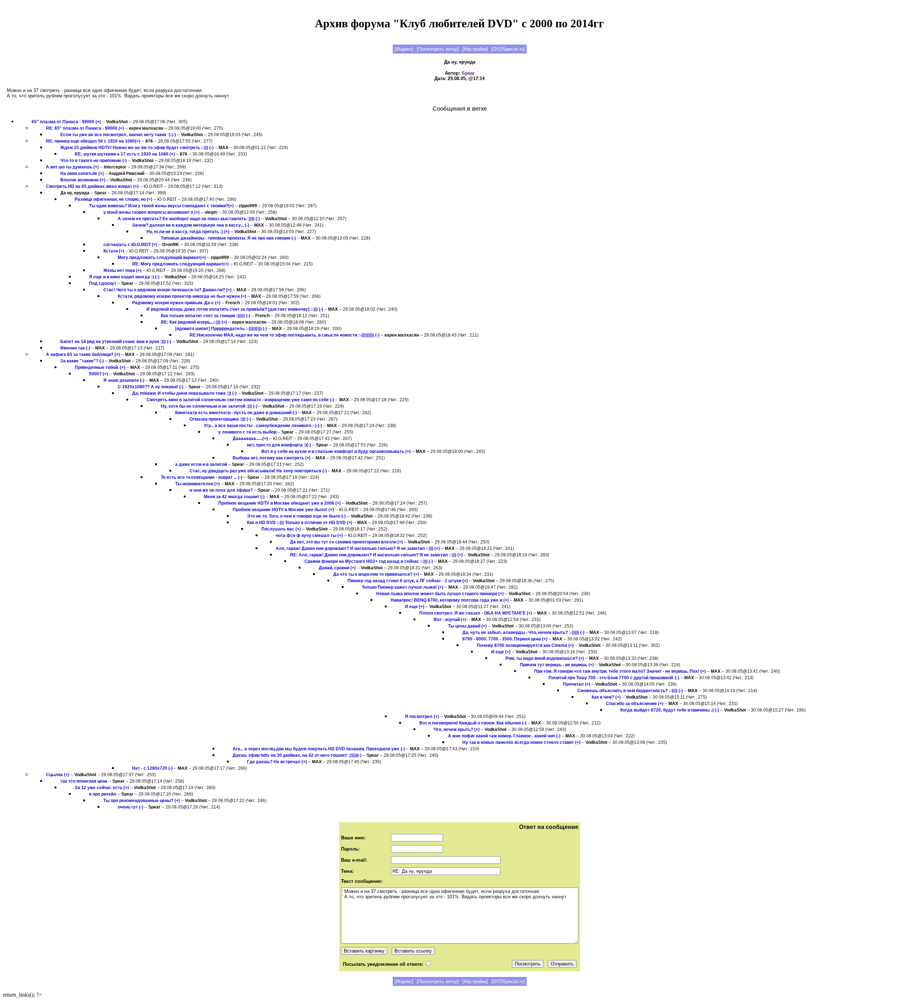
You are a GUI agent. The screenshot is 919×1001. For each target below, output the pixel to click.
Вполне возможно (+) (83, 179)
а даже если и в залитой (201, 464)
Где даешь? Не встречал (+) (277, 761)
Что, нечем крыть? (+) (457, 729)
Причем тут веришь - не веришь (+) (557, 664)
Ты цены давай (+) (467, 626)
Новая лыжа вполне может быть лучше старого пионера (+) (440, 593)
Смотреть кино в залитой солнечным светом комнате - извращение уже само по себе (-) (240, 399)
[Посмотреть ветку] (438, 49)
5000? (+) (98, 373)
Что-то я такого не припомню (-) (93, 160)
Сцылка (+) (57, 774)
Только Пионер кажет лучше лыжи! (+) (402, 587)
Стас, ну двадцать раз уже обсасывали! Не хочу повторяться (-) (258, 470)
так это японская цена (83, 781)
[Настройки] (475, 49)
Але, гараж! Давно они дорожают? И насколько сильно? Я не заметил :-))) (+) (358, 548)
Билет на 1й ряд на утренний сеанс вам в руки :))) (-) (115, 341)
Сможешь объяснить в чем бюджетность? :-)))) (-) (630, 690)
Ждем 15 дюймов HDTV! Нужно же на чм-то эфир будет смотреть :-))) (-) (137, 147)
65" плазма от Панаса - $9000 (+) (67, 121)
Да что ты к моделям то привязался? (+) (376, 574)
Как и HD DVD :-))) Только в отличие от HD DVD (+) (299, 522)
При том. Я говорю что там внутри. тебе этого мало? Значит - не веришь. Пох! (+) (620, 671)
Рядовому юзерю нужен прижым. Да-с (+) (176, 302)
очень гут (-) (130, 807)
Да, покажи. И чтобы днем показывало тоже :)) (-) (184, 393)
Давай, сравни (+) (337, 567)
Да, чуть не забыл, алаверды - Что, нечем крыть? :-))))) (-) (523, 632)
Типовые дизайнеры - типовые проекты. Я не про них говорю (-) (228, 238)
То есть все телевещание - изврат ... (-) (201, 477)
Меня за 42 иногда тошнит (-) (234, 496)
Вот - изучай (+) (450, 619)
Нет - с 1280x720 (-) (152, 768)
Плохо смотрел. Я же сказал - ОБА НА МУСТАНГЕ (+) (475, 613)
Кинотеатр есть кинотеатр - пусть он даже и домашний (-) (236, 412)
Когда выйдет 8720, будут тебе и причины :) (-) (669, 710)
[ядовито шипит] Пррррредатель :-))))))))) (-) (221, 328)
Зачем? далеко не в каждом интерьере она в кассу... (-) (190, 225)
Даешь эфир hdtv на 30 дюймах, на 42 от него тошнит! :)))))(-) (297, 755)
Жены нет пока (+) (122, 270)
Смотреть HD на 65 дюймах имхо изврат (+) (93, 186)
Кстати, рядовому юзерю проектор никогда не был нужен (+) (182, 296)
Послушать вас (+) (281, 529)
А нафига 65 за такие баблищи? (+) (83, 354)
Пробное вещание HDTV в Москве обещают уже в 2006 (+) (279, 503)
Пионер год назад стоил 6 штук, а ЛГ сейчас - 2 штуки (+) (407, 580)
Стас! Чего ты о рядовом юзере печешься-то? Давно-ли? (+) (167, 289)
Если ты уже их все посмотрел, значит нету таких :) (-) (118, 134)
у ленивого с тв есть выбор (247, 432)
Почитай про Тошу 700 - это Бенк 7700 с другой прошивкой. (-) (614, 677)
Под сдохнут (102, 283)
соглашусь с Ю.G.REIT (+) (130, 244)
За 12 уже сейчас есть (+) (102, 787)
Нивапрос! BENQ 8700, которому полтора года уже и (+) (450, 600)
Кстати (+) (113, 251)
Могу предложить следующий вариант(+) (162, 257)
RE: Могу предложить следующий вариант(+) (180, 264)
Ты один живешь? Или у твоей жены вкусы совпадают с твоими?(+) (161, 205)
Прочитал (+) (576, 684)
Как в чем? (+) (606, 697)
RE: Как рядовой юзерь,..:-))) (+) (194, 322)
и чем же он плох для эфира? (221, 490)
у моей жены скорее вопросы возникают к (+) (151, 212)
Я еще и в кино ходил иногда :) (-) (124, 276)
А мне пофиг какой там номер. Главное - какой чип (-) (504, 735)
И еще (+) (414, 606)
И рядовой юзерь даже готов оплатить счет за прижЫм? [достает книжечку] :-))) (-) (234, 309)
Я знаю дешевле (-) (123, 380)
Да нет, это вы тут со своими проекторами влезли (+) (346, 541)
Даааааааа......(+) (250, 438)
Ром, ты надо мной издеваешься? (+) (544, 658)
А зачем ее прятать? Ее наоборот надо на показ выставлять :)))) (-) (189, 218)
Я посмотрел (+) (422, 716)
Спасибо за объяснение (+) (634, 703)
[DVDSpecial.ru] (508, 49)
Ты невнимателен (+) (197, 483)
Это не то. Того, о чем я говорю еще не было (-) (296, 516)
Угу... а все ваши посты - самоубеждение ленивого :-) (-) (263, 425)
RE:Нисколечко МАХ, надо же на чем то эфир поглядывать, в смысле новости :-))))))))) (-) (284, 335)
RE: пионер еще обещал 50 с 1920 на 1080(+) (93, 141)
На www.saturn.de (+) (82, 173)
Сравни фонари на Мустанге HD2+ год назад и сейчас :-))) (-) (368, 561)
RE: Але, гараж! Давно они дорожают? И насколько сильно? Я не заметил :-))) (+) (376, 554)
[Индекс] (404, 49)
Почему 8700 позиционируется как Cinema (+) (525, 645)
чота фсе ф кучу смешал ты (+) (309, 535)
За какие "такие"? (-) (82, 360)
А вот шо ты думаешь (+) (73, 167)
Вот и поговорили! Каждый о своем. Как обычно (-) (472, 723)
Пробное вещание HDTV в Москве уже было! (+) (283, 509)
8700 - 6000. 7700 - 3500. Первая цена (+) (504, 638)
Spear (468, 73)
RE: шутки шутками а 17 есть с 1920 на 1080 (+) (125, 154)
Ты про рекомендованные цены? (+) (141, 800)
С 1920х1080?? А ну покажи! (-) (150, 386)
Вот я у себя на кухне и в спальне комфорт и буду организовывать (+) (336, 451)
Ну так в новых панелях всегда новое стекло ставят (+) (521, 742)
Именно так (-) (75, 348)
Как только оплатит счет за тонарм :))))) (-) (205, 315)
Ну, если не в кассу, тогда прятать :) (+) (187, 231)
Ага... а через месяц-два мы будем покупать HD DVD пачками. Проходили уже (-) (319, 748)
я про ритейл (102, 794)
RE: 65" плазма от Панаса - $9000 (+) (85, 128)
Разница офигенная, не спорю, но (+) (113, 199)
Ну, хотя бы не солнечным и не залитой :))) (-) (209, 406)
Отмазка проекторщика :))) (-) (220, 419)
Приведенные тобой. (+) (100, 367)
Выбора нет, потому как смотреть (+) (272, 457)
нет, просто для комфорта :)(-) (279, 445)
